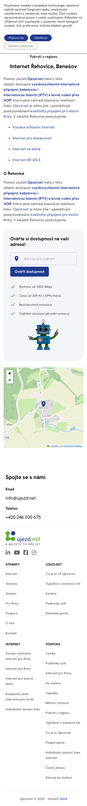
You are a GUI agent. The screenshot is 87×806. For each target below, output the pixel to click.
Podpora (12, 613)
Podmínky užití (56, 663)
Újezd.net (35, 78)
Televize (11, 584)
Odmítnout (40, 38)
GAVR (63, 799)
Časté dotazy (55, 768)
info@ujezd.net (21, 498)
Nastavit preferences (21, 46)
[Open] (74, 259)
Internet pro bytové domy (19, 681)
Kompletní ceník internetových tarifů (20, 696)
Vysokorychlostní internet (33, 127)
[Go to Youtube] (17, 553)
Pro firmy (12, 603)
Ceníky (50, 653)
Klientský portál (57, 613)
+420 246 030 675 (23, 517)
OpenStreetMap (72, 446)
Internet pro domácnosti (32, 138)
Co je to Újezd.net (58, 733)
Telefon (11, 594)
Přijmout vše (16, 38)
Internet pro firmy (18, 669)
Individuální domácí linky (23, 709)
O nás (10, 623)
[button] (43, 404)
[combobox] (45, 258)
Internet (11, 574)
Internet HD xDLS (26, 160)
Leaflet (54, 446)
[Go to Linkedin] (8, 553)
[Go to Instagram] (34, 553)
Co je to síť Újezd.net (60, 574)
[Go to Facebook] (25, 553)
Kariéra (51, 594)
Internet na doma (26, 149)
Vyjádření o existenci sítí (63, 584)
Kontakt (11, 633)
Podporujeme (55, 743)
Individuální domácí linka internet (63, 755)
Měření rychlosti (57, 703)
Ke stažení (53, 683)
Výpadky (52, 693)
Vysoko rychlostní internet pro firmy (18, 656)
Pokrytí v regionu (58, 713)
